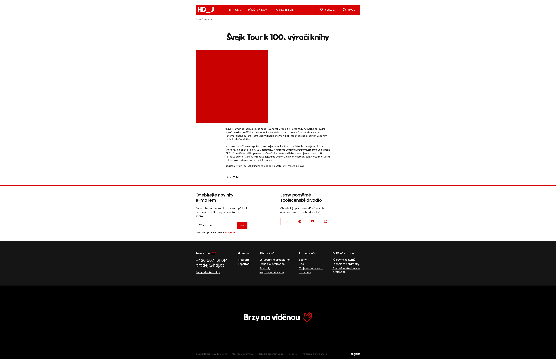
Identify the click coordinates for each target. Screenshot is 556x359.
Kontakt (330, 9)
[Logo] (206, 10)
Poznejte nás (284, 10)
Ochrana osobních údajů (271, 353)
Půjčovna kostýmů (343, 260)
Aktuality (208, 20)
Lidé (301, 264)
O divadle (305, 272)
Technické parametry (345, 264)
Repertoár (244, 264)
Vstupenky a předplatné (275, 260)
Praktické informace (272, 264)
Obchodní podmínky (242, 353)
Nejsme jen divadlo (272, 272)
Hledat (352, 9)
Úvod (198, 20)
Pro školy (265, 268)
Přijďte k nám (257, 10)
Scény (303, 260)
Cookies (293, 353)
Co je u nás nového (311, 268)
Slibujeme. (230, 232)
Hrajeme (235, 10)
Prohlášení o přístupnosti (314, 353)
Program (243, 260)
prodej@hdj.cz (210, 265)
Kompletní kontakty (208, 272)
